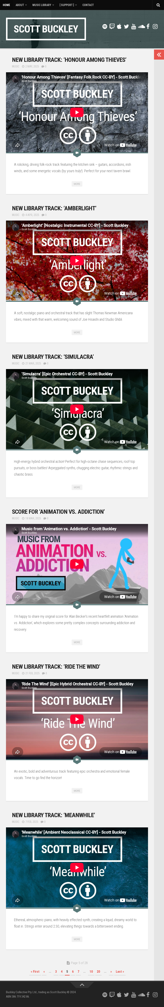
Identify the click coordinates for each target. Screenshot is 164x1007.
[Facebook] (148, 26)
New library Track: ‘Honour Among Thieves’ (69, 59)
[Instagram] (155, 26)
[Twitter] (126, 26)
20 (98, 971)
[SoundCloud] (141, 26)
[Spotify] (105, 26)
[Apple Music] (119, 26)
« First (35, 971)
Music (15, 66)
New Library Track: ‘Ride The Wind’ (56, 666)
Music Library (41, 5)
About (20, 5)
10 (91, 971)
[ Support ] (67, 5)
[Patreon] (97, 26)
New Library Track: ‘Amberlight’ (54, 208)
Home (6, 5)
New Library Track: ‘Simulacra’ (53, 356)
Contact (88, 5)
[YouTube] (133, 26)
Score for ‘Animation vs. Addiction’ (58, 511)
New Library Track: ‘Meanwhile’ (53, 815)
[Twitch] (112, 26)
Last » (120, 971)
